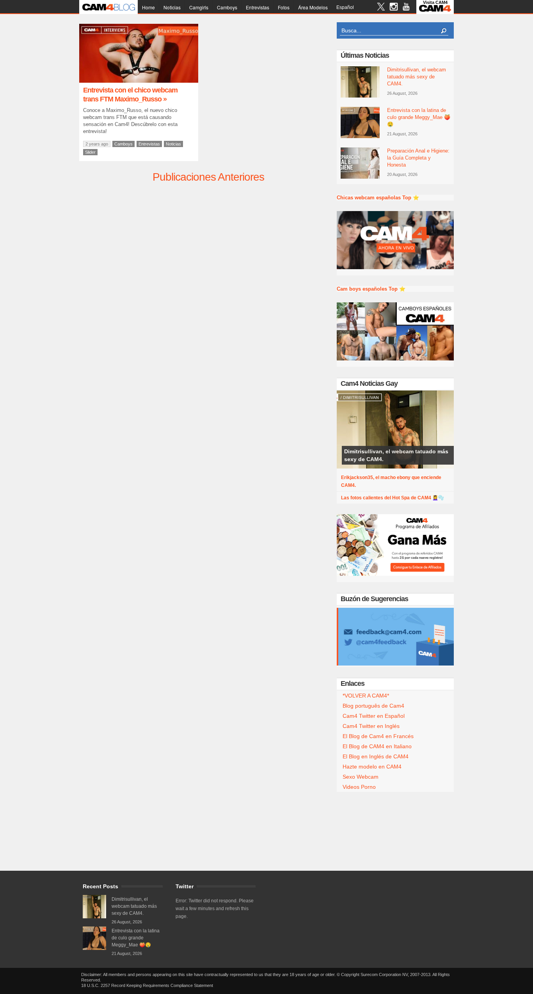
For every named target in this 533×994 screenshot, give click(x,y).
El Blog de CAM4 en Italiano (377, 746)
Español (345, 7)
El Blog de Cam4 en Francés (378, 736)
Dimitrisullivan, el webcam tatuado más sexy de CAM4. (416, 77)
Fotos (284, 7)
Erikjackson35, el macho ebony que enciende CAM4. (391, 481)
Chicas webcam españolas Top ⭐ (378, 198)
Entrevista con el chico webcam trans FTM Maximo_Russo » (130, 94)
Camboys (227, 7)
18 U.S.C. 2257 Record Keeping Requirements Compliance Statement (147, 985)
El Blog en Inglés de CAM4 (376, 756)
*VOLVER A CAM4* (366, 695)
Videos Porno (359, 787)
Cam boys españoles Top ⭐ (371, 289)
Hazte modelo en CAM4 (372, 766)
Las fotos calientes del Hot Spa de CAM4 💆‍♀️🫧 (392, 498)
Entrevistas (257, 7)
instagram (393, 7)
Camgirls (198, 7)
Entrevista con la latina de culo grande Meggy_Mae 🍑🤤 (418, 117)
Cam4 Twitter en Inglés (371, 726)
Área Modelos (313, 7)
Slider (90, 152)
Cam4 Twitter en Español (374, 716)
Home (148, 7)
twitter (381, 7)
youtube (406, 7)
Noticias (172, 7)
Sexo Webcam (360, 777)
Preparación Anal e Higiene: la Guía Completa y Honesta (418, 158)
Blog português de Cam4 (373, 706)
